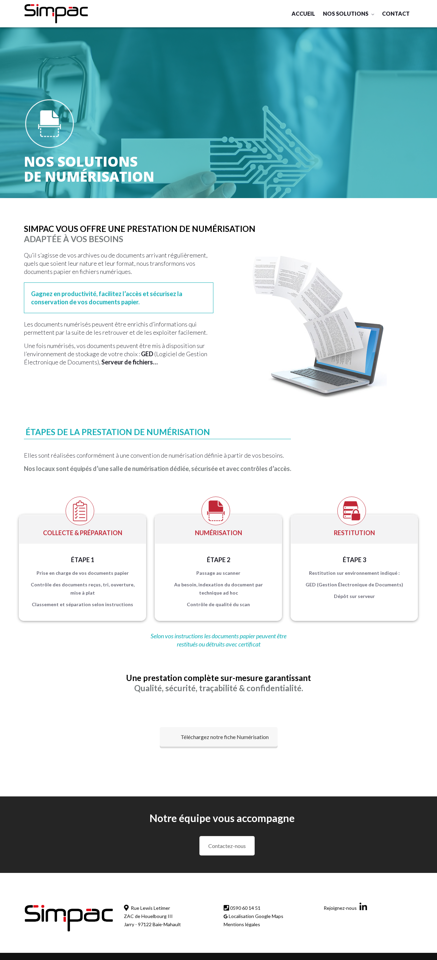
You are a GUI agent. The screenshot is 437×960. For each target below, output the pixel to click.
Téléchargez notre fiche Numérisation (225, 737)
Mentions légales (242, 924)
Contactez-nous (227, 846)
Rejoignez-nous (341, 908)
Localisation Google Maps (255, 916)
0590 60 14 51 (244, 908)
